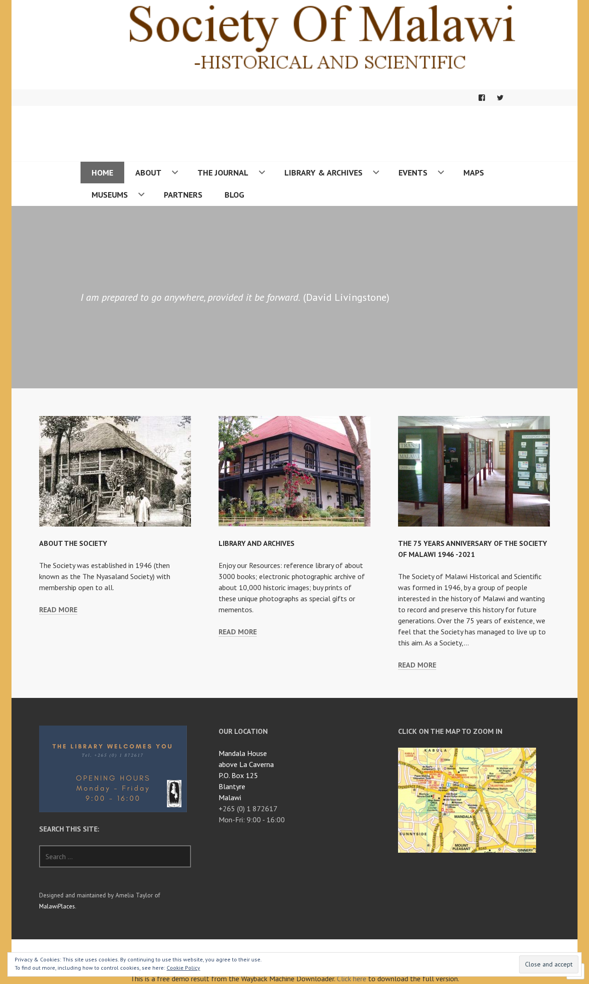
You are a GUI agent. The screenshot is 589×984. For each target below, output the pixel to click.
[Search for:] (115, 856)
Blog (234, 194)
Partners (183, 194)
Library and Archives (256, 543)
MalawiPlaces (57, 906)
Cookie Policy (183, 967)
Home (102, 172)
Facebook (481, 97)
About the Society (73, 543)
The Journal (222, 172)
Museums (110, 194)
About (148, 172)
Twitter (500, 97)
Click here (351, 978)
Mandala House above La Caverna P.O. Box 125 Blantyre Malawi (246, 775)
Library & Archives (323, 172)
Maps (473, 172)
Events (412, 172)
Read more (58, 610)
